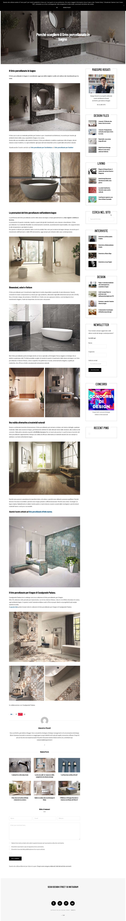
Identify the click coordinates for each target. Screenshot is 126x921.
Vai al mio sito (101, 104)
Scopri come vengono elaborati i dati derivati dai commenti (54, 866)
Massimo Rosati (64, 44)
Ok (57, 7)
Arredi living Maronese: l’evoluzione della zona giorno (105, 180)
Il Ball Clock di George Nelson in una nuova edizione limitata (105, 149)
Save (21, 714)
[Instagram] (60, 903)
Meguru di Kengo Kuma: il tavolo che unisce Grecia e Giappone (106, 171)
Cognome (91, 352)
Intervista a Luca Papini (105, 262)
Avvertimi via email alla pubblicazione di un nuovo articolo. (28, 849)
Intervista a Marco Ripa (105, 253)
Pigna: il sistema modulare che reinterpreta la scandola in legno (106, 284)
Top (63, 915)
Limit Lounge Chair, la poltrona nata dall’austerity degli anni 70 (106, 294)
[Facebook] (53, 903)
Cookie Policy (67, 7)
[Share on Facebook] (16, 714)
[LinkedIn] (72, 903)
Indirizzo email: (92, 360)
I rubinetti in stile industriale (20, 775)
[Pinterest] (66, 903)
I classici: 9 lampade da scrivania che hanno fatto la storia (106, 132)
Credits (73, 910)
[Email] (24, 714)
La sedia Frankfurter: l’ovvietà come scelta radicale (104, 190)
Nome (90, 343)
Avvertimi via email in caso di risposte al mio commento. (27, 847)
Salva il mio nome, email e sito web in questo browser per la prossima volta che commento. (37, 843)
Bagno (63, 29)
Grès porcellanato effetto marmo (40, 511)
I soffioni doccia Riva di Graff (69, 775)
